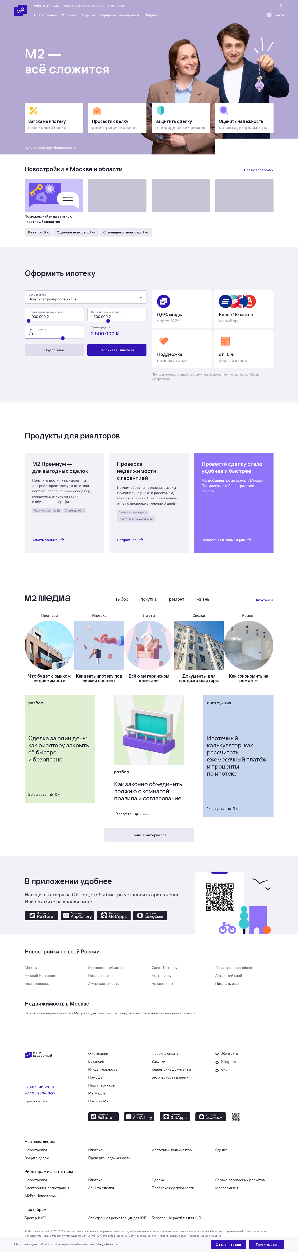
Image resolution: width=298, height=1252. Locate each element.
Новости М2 (98, 1101)
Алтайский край (228, 976)
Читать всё (264, 600)
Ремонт (176, 599)
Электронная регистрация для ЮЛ (117, 1218)
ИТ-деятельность (102, 1069)
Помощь (95, 1077)
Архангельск (162, 983)
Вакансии (96, 1061)
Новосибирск (99, 976)
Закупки (158, 1061)
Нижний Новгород (40, 976)
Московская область (105, 968)
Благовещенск (37, 983)
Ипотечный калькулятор (172, 1150)
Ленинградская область (235, 968)
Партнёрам (117, 6)
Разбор (35, 703)
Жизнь (203, 599)
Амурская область (103, 983)
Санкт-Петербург (166, 968)
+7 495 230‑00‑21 (40, 1093)
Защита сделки (37, 1158)
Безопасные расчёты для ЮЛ (176, 1218)
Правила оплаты (165, 1053)
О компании (98, 1053)
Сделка (221, 1150)
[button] (112, 1244)
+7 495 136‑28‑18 (39, 1087)
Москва (31, 968)
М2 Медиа (97, 1093)
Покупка (149, 599)
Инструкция (219, 703)
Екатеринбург (163, 976)
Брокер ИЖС (35, 1218)
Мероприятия (226, 1188)
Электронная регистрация (47, 1188)
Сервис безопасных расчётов (240, 1180)
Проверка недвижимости (109, 1158)
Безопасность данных (170, 1077)
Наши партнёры (101, 1085)
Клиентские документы (171, 1069)
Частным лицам (46, 6)
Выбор (121, 599)
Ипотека (95, 1150)
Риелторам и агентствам (83, 6)
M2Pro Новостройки (41, 1196)
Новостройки (36, 1150)
